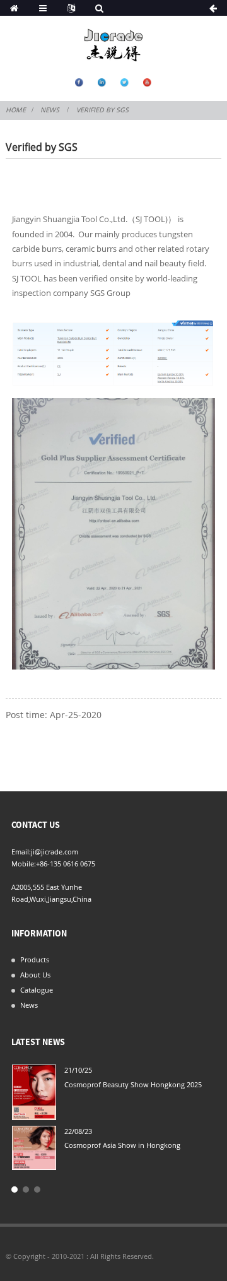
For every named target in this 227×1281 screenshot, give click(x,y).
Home (16, 109)
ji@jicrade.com (54, 851)
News (49, 109)
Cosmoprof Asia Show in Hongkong (122, 1145)
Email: (21, 851)
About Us (35, 974)
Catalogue (36, 990)
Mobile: (23, 863)
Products (34, 959)
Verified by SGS (102, 109)
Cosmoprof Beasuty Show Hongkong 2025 (133, 1084)
